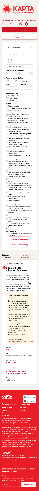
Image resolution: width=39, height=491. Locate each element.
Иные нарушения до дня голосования (16, 152)
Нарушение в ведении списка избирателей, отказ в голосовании (19, 184)
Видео (10, 81)
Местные (11, 100)
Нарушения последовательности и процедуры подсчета (19, 207)
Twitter (22, 410)
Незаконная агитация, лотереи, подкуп (18, 193)
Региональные (13, 98)
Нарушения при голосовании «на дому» (19, 180)
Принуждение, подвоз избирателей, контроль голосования (20, 189)
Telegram (23, 407)
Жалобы (4, 24)
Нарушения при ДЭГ (15, 201)
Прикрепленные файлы (14, 78)
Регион (8, 63)
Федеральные (13, 96)
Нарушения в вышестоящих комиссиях (17, 220)
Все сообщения (7, 20)
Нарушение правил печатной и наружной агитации (18, 130)
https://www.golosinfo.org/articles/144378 (21, 341)
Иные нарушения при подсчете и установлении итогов (19, 224)
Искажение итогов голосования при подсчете (20, 211)
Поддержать (19, 37)
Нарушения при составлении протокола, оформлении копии (18, 216)
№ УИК (23, 85)
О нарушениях (30, 20)
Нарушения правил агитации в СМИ (20, 127)
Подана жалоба (13, 106)
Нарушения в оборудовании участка (20, 170)
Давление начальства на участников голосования (17, 373)
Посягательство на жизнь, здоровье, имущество (20, 234)
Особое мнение (13, 111)
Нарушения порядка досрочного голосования (19, 139)
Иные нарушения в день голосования (16, 197)
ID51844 (9, 263)
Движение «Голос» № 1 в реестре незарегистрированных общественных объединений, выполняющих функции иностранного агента (19, 457)
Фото (18, 81)
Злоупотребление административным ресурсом (18, 117)
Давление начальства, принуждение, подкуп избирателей (20, 135)
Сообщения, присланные (15, 70)
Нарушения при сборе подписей (19, 156)
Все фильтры (12, 60)
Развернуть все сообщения (27, 256)
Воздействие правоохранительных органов (19, 148)
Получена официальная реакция (19, 108)
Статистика (19, 20)
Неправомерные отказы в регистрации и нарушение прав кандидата (18, 123)
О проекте (13, 24)
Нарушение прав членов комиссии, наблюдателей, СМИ (20, 143)
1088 (8, 349)
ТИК (7, 85)
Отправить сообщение (19, 30)
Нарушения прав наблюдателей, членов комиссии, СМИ (19, 173)
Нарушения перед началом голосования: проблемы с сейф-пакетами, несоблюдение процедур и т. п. (20, 164)
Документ (26, 81)
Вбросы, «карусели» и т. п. (16, 177)
